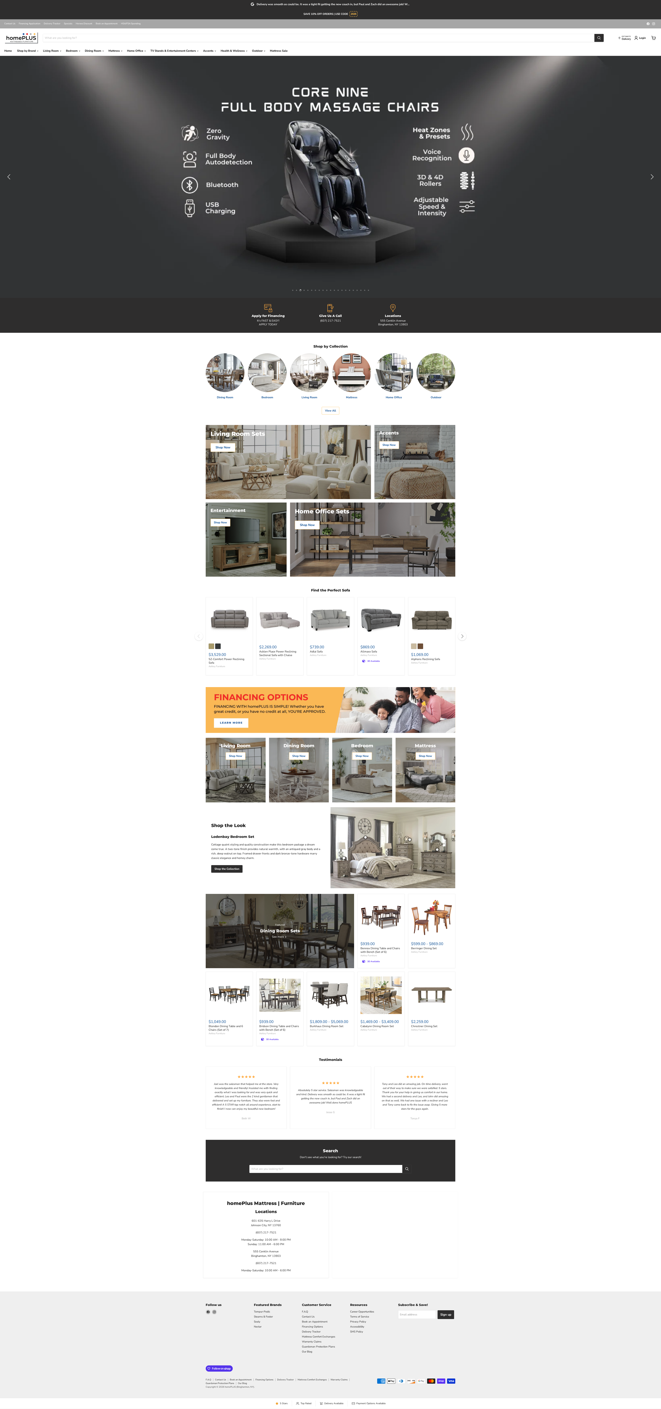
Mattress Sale (279, 51)
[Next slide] (651, 176)
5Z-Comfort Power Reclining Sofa (226, 661)
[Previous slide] (9, 176)
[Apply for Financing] (268, 315)
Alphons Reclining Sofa (425, 659)
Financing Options (312, 1326)
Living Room (51, 51)
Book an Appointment (107, 23)
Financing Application (29, 23)
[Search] (599, 38)
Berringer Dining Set (424, 948)
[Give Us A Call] (330, 315)
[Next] (462, 636)
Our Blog (307, 1351)
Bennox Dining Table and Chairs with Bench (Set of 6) (380, 950)
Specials (68, 23)
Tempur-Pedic (262, 1311)
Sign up (445, 1314)
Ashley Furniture (217, 666)
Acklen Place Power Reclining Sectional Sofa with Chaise (277, 653)
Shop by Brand (26, 51)
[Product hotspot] (365, 837)
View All (330, 411)
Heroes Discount (84, 23)
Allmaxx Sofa (368, 651)
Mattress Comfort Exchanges (318, 1336)
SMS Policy (356, 1331)
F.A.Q (305, 1311)
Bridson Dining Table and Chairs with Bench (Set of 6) (279, 1028)
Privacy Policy (358, 1321)
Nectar (257, 1326)
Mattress (114, 51)
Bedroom (72, 51)
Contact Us (9, 23)
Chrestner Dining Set (424, 1026)
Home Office (135, 51)
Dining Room (93, 51)
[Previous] (199, 636)
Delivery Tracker (52, 23)
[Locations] (393, 315)
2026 (353, 13)
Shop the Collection (226, 869)
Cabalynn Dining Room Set (377, 1026)
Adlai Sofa (316, 651)
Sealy (257, 1321)
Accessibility (357, 1326)
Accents (208, 51)
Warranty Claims (311, 1341)
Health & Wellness (233, 51)
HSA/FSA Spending (131, 23)
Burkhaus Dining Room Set (326, 1026)
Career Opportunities (362, 1311)
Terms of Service (359, 1316)
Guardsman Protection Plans (318, 1346)
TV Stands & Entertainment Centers (173, 51)
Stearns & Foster (263, 1316)
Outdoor (257, 51)
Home (8, 51)
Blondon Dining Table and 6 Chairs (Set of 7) (226, 1028)
